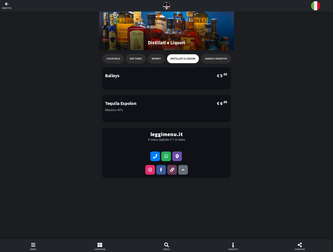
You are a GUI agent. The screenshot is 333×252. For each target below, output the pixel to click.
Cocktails (113, 58)
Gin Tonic (136, 58)
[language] (315, 6)
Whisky (156, 58)
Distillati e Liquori (183, 58)
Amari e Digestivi (216, 58)
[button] (166, 6)
